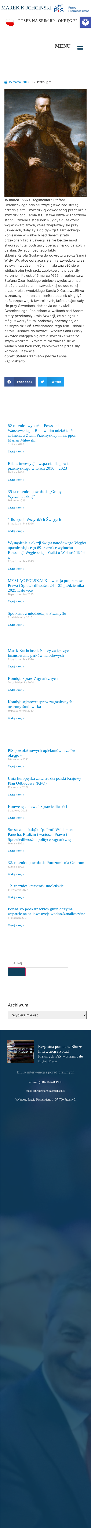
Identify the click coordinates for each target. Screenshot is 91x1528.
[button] (80, 48)
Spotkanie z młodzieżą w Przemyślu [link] (37, 613)
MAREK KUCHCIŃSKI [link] (26, 7)
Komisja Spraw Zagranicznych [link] (33, 678)
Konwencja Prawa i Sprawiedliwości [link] (37, 806)
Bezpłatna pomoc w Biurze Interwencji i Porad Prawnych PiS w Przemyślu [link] (60, 1051)
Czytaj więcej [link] (48, 1061)
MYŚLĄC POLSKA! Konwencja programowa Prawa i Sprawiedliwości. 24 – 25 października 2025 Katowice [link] (46, 585)
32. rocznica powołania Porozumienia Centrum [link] (46, 862)
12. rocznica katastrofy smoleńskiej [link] (36, 886)
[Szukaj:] (38, 963)
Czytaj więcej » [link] (16, 451)
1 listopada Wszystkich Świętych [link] (34, 519)
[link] (85, 22)
